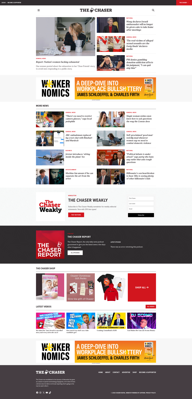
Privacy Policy (151, 393)
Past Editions (76, 215)
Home (100, 372)
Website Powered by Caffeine (135, 393)
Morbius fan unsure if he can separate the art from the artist (79, 176)
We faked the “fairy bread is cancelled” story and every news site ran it (49, 331)
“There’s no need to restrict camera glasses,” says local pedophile (79, 119)
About (107, 372)
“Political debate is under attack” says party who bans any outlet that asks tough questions (140, 158)
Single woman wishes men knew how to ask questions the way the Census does (139, 119)
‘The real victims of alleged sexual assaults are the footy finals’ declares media (139, 44)
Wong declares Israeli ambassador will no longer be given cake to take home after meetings (139, 25)
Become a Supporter (14, 2)
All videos (150, 306)
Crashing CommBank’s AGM (107, 331)
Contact (116, 372)
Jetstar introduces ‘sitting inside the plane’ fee (78, 155)
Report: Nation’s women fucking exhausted (57, 62)
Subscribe (141, 215)
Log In (4, 2)
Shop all (140, 287)
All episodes (75, 253)
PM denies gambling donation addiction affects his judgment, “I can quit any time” (139, 63)
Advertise (126, 372)
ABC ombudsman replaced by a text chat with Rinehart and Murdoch (79, 138)
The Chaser (183, 2)
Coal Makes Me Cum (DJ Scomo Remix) (141, 331)
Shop (135, 372)
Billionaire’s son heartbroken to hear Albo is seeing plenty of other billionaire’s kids (140, 176)
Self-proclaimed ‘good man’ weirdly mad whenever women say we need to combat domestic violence (139, 139)
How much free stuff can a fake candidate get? (77, 331)
